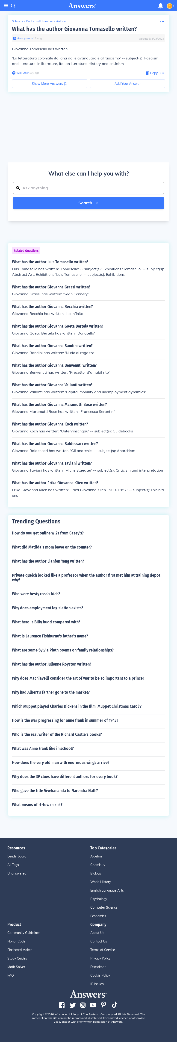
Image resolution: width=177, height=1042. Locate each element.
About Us (97, 933)
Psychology (98, 899)
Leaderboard (16, 856)
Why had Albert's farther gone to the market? (51, 692)
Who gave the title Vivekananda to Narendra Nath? (55, 790)
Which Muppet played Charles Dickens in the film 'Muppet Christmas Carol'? (77, 706)
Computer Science (104, 907)
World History (100, 882)
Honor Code (16, 941)
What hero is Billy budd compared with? (46, 622)
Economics (98, 916)
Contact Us (98, 941)
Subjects (17, 21)
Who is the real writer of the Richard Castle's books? (57, 734)
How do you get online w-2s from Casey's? (48, 533)
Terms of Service (102, 950)
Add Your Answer (128, 84)
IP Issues (97, 984)
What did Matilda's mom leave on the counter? (52, 547)
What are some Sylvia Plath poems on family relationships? (63, 650)
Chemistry (97, 865)
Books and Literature (39, 21)
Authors (61, 21)
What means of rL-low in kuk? (37, 804)
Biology (95, 873)
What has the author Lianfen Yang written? (48, 561)
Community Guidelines (23, 933)
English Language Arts (107, 890)
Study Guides (17, 958)
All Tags (13, 865)
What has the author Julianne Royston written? (51, 664)
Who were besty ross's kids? (36, 593)
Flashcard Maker (19, 950)
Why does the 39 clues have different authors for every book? (65, 776)
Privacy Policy (100, 958)
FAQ (10, 975)
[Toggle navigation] (6, 5)
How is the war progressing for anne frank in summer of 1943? (65, 720)
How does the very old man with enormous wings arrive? (60, 762)
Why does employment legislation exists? (47, 608)
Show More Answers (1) (50, 84)
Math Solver (16, 967)
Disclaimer (98, 967)
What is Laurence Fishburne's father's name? (50, 636)
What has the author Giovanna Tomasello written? (74, 28)
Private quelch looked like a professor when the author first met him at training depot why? (86, 577)
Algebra (96, 856)
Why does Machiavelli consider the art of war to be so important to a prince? (78, 678)
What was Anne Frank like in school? (43, 748)
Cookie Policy (100, 975)
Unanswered (16, 873)
